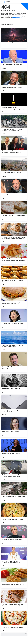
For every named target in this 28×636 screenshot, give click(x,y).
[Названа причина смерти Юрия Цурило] (14, 189)
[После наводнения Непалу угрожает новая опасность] (14, 492)
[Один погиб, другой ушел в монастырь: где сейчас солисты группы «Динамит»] (14, 146)
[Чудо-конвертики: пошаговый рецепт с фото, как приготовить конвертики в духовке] (14, 276)
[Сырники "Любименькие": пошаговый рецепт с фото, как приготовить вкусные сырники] (14, 254)
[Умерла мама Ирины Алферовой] (14, 449)
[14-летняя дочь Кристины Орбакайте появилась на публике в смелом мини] (14, 535)
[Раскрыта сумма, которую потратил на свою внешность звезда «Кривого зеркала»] (14, 81)
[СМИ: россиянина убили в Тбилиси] (14, 168)
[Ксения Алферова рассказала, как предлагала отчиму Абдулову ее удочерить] (14, 384)
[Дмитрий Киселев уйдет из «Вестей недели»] (14, 60)
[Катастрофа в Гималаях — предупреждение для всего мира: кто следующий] (14, 125)
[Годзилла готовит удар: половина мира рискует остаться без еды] (14, 341)
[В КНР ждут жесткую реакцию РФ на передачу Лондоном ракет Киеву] (14, 470)
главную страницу (17, 17)
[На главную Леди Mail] (7, 1)
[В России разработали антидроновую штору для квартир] (14, 405)
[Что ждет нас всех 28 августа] (14, 38)
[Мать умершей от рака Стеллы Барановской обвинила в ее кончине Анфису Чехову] (14, 427)
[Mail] (4, 1)
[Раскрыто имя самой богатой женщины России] (14, 319)
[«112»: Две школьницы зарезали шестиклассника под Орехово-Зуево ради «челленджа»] (14, 103)
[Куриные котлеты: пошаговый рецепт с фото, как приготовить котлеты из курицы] (14, 578)
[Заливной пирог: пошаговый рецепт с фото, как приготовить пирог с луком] (14, 297)
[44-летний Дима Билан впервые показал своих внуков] (14, 362)
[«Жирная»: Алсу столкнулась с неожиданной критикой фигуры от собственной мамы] (14, 557)
